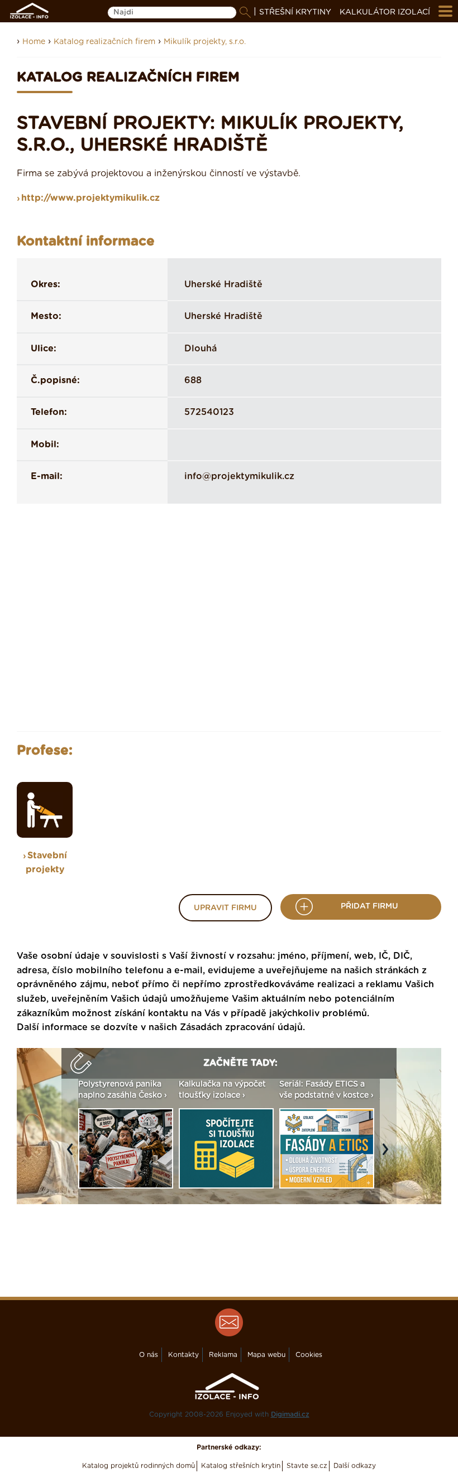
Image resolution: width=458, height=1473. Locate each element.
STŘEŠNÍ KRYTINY (295, 12)
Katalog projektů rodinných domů (138, 1465)
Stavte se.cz (307, 1465)
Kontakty (183, 1354)
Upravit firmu (225, 908)
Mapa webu (266, 1354)
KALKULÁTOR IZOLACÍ (385, 12)
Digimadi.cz (290, 1414)
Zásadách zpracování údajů (241, 1027)
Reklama (223, 1354)
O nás (148, 1354)
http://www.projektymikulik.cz (90, 198)
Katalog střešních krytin (240, 1465)
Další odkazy (354, 1465)
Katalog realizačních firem (104, 42)
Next (388, 1155)
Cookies (308, 1354)
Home (33, 42)
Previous (72, 1155)
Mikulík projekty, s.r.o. (205, 42)
